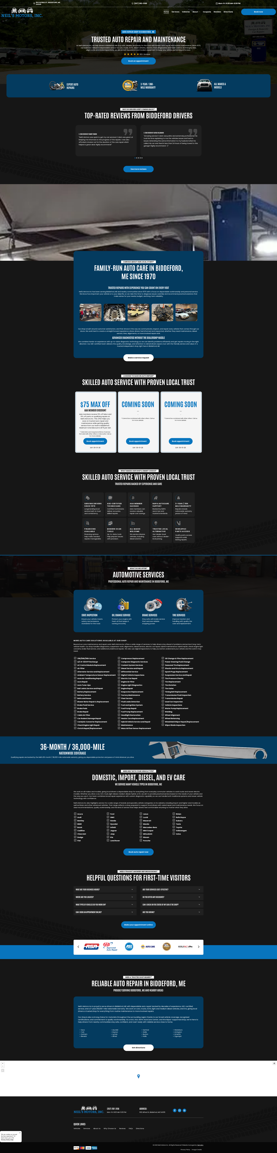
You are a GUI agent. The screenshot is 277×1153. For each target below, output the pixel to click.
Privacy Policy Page (7, 1139)
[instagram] (179, 1111)
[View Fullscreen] (2, 1070)
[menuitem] (166, 12)
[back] (78, 946)
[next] (198, 946)
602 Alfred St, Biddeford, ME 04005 (48, 3)
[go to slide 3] (138, 157)
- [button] (2, 1066)
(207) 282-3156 (140, 3)
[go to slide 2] (136, 157)
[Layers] (274, 1063)
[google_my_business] (184, 1111)
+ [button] (2, 1063)
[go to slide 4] (140, 157)
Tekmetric (200, 1145)
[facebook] (174, 1111)
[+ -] (138, 1078)
